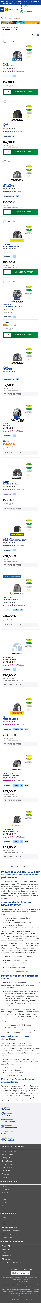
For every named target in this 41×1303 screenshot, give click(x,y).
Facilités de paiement (9, 1227)
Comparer (11, 41)
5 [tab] (26, 22)
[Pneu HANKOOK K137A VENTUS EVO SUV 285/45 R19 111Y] (17, 291)
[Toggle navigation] (2, 9)
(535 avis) (21, 545)
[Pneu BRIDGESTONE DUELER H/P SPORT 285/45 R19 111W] (17, 761)
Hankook (5, 1192)
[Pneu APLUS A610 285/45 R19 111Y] (17, 112)
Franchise (5, 1174)
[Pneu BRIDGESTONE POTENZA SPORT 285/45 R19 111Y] (17, 645)
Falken (4, 1196)
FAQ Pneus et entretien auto (12, 1262)
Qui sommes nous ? (9, 1151)
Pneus (4, 1252)
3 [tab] (20, 22)
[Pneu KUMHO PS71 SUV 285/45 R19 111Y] (17, 410)
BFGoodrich (6, 1209)
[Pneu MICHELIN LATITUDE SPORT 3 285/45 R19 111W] (17, 586)
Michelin (5, 1186)
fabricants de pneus (15, 1046)
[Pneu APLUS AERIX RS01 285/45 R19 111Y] (17, 355)
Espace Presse (7, 1161)
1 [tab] (15, 22)
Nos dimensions (7, 1256)
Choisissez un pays (19, 1273)
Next (39, 23)
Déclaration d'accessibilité (11, 1231)
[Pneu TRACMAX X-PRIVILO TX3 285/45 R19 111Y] (17, 172)
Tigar (4, 1205)
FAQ (3, 1224)
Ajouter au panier (24, 92)
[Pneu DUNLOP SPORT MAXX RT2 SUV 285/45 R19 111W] (17, 232)
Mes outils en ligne (8, 1221)
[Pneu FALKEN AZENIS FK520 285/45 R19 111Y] (17, 52)
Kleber (4, 1199)
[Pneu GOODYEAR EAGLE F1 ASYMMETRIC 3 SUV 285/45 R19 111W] (17, 526)
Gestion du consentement (20, 1281)
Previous (2, 23)
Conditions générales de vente (13, 1277)
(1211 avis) (21, 724)
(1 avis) (19, 191)
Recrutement (6, 1171)
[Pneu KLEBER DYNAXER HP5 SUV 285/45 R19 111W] (17, 470)
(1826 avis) (21, 780)
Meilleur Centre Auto (9, 1154)
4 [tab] (23, 22)
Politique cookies (8, 1237)
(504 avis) (21, 71)
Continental (6, 1189)
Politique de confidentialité (20, 1279)
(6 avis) (20, 131)
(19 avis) (20, 431)
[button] (35, 35)
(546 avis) (21, 665)
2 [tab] (18, 22)
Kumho (4, 1202)
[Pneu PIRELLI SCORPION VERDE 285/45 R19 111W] (17, 705)
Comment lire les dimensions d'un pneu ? (17, 972)
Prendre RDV (6, 1246)
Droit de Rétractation (9, 1167)
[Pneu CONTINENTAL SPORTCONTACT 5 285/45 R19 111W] (17, 817)
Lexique (4, 1218)
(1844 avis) (21, 605)
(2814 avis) (21, 837)
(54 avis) (21, 489)
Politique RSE (6, 1158)
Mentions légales (31, 1277)
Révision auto (6, 1259)
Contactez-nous (7, 1164)
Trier (3, 33)
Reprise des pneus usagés (11, 1234)
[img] (28, 56)
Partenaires (6, 1177)
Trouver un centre (8, 1249)
